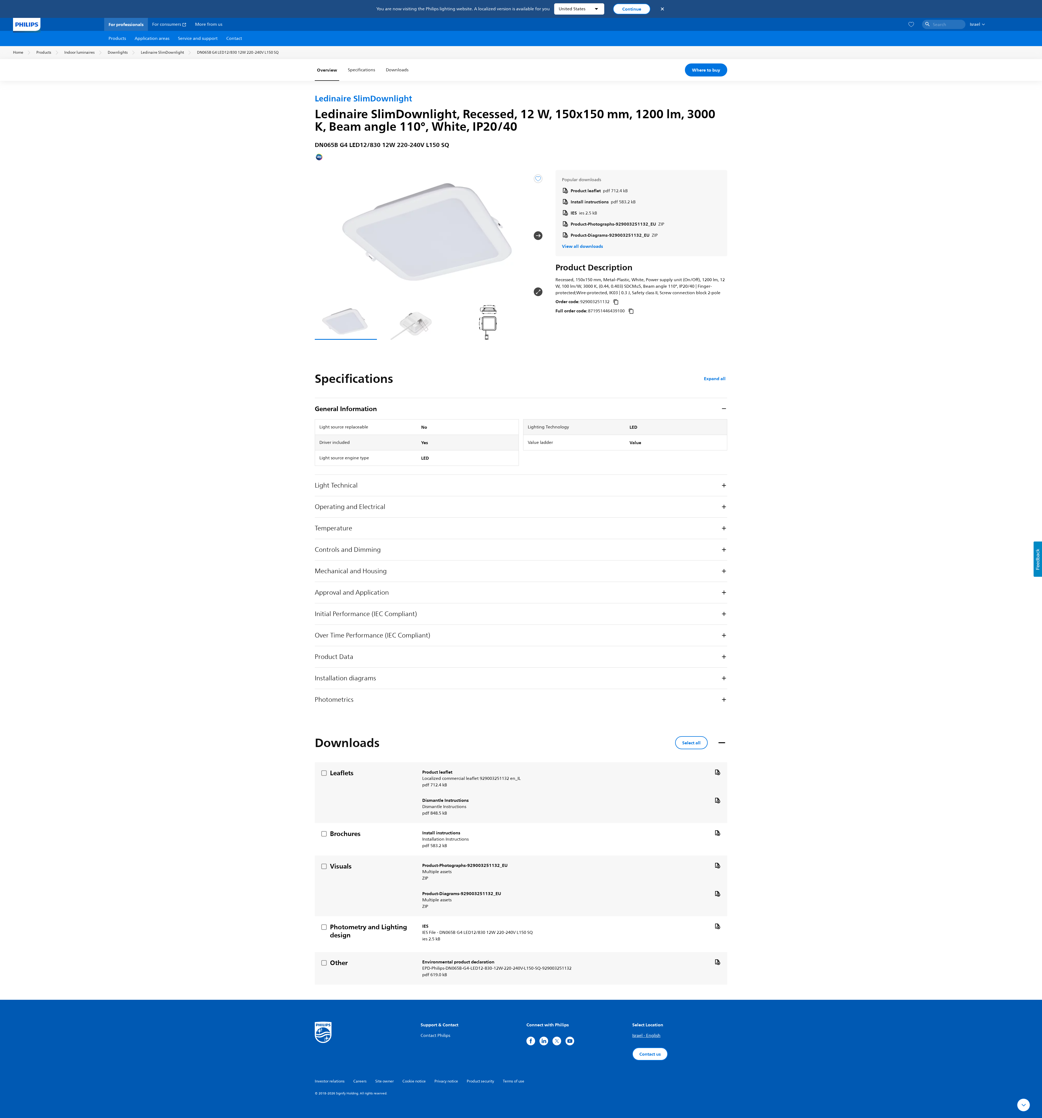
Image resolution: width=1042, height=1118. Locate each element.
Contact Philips (435, 1035)
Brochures (345, 833)
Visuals (341, 866)
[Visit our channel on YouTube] (570, 1041)
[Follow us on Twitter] (556, 1041)
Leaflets (342, 773)
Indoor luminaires (79, 52)
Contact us (650, 1054)
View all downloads (582, 246)
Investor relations (330, 1081)
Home (18, 52)
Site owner (384, 1081)
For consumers (167, 24)
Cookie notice (414, 1081)
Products (117, 38)
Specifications (361, 69)
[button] (323, 235)
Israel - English (646, 1035)
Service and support (198, 38)
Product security (480, 1081)
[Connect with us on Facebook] (530, 1041)
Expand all (715, 378)
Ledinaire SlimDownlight (162, 52)
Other (339, 963)
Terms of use (513, 1081)
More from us (208, 24)
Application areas (152, 38)
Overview (327, 70)
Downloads (397, 69)
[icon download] (717, 772)
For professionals (126, 24)
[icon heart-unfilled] (911, 24)
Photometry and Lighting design (368, 931)
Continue (631, 9)
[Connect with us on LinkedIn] (543, 1041)
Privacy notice (446, 1081)
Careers (360, 1081)
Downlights (118, 52)
